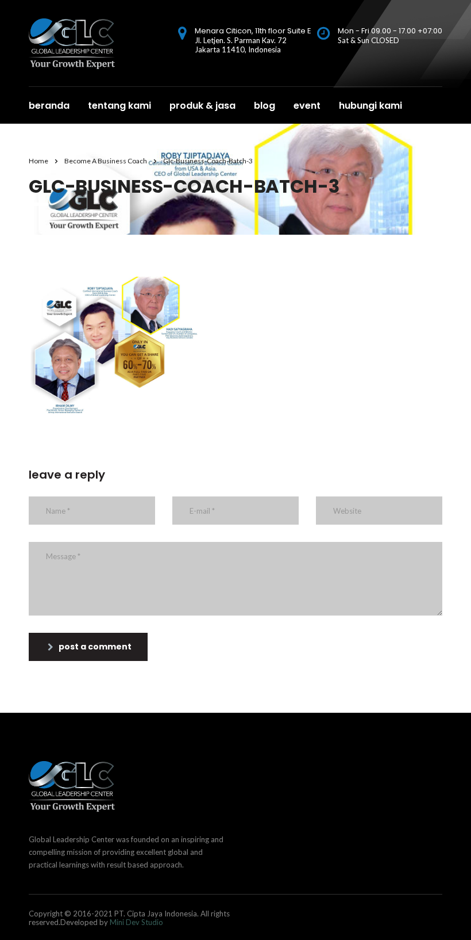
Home (38, 160)
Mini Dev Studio (136, 922)
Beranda (49, 105)
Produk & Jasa (202, 105)
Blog (264, 105)
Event (307, 105)
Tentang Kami (119, 105)
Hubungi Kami (370, 105)
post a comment (95, 646)
